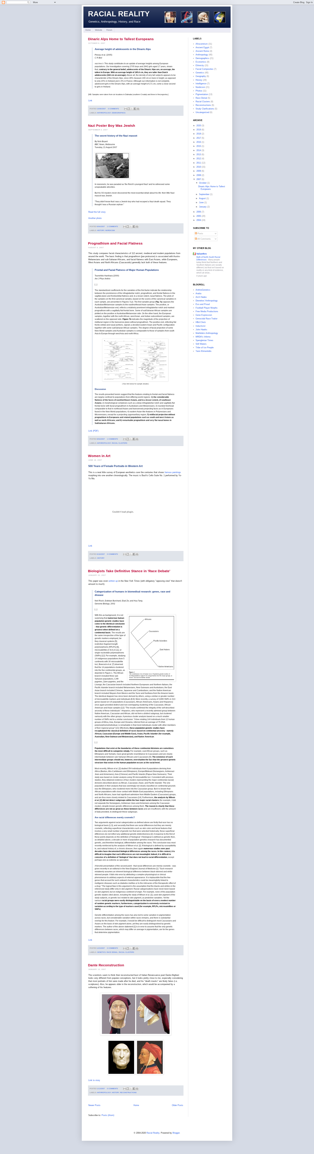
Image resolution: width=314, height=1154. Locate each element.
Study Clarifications (205, 108)
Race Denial (112, 952)
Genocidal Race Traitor (206, 318)
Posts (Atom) (108, 1115)
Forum (109, 30)
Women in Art (99, 456)
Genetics (101, 952)
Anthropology (104, 113)
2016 (198, 142)
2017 (198, 138)
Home (88, 30)
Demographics (118, 113)
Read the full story (97, 212)
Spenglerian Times (204, 340)
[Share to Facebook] (135, 108)
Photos (199, 91)
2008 (198, 175)
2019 (198, 129)
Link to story (94, 1080)
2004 (198, 220)
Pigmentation (202, 94)
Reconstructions (128, 1092)
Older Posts (177, 1105)
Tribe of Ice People (205, 347)
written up (113, 581)
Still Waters (201, 344)
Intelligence (201, 83)
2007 (198, 179)
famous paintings (173, 472)
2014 (198, 150)
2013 (198, 154)
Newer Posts (94, 1105)
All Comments (204, 239)
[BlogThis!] (128, 108)
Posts (200, 233)
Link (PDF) (93, 431)
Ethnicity (200, 65)
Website (98, 30)
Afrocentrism (202, 44)
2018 (198, 133)
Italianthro (201, 254)
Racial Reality (119, 14)
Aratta (198, 293)
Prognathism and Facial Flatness (115, 243)
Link (90, 100)
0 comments (113, 109)
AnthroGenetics (203, 290)
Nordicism (110, 230)
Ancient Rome (202, 51)
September (204, 194)
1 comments (112, 439)
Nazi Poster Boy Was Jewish (111, 125)
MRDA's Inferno (203, 337)
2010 (198, 167)
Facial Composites (204, 69)
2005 (198, 216)
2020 (198, 125)
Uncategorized (202, 112)
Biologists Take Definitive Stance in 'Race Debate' (129, 571)
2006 (198, 212)
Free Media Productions (207, 311)
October (203, 183)
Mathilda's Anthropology (207, 333)
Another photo (95, 218)
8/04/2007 (101, 439)
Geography (201, 76)
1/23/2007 (101, 948)
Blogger (176, 1133)
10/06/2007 (101, 109)
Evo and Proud (203, 304)
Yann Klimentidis (203, 351)
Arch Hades (201, 297)
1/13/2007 (101, 1088)
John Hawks (201, 329)
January (203, 206)
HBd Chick (201, 322)
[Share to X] (131, 108)
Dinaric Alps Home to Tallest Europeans (121, 39)
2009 (198, 171)
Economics (201, 62)
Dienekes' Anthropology (207, 300)
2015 (198, 146)
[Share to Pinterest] (138, 108)
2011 (198, 163)
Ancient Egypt (202, 47)
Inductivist (200, 326)
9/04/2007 (101, 226)
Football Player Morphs (207, 308)
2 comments (112, 226)
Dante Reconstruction (106, 965)
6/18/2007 (101, 554)
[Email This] (125, 108)
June (201, 202)
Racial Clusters (119, 443)
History (100, 230)
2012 (198, 158)
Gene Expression (204, 315)
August (202, 198)
